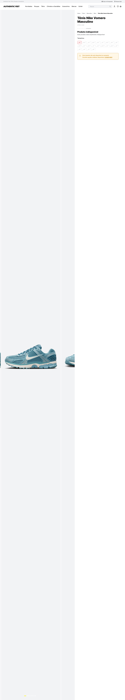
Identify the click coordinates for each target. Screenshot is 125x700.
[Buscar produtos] (110, 6)
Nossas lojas (119, 1)
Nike (95, 13)
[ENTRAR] (114, 6)
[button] (79, 58)
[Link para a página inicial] (78, 13)
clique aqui (108, 73)
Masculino (89, 13)
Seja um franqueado (108, 1)
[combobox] (100, 6)
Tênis (83, 13)
